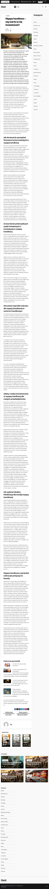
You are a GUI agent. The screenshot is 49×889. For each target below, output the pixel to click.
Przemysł (36, 69)
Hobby (35, 39)
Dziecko (35, 29)
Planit (3, 7)
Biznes (8, 15)
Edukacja (36, 32)
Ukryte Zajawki (6, 738)
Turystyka (36, 92)
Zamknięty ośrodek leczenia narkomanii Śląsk (12, 763)
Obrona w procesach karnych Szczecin (34, 763)
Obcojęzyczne (37, 59)
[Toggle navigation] (18, 7)
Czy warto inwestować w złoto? (20, 680)
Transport (36, 89)
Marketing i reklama (38, 45)
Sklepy (35, 79)
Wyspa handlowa (17, 689)
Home (47, 886)
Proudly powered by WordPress (7, 885)
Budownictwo (37, 25)
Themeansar (3, 886)
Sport (35, 82)
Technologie (36, 86)
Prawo (35, 65)
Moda (35, 49)
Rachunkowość (37, 72)
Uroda (35, 99)
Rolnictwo (36, 76)
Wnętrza (36, 106)
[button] (43, 7)
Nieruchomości (37, 55)
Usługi (35, 102)
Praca (35, 62)
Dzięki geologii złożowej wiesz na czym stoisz (9, 714)
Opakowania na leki (33, 778)
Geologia (36, 35)
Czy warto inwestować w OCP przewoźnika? (14, 700)
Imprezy (35, 42)
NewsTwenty (19, 885)
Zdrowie (35, 109)
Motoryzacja (37, 52)
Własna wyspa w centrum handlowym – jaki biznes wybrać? (22, 714)
